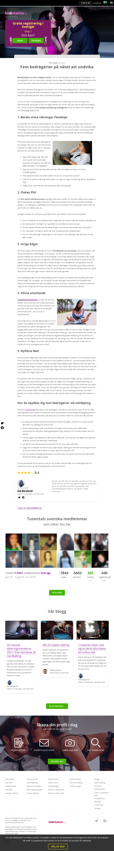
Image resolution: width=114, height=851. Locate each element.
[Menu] (111, 2)
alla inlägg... (57, 706)
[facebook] (19, 497)
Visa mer (57, 592)
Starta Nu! (85, 3)
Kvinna (36, 40)
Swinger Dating (11, 793)
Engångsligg (53, 786)
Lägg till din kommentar (30, 508)
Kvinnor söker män (56, 793)
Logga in (97, 3)
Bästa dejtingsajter (34, 789)
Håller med (58, 846)
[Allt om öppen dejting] (57, 630)
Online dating (75, 779)
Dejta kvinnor (53, 779)
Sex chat (8, 782)
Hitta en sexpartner (56, 789)
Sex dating (9, 779)
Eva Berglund (25, 490)
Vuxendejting (32, 782)
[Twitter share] (2, 423)
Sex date (8, 789)
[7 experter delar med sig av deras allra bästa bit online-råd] (92, 630)
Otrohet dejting (75, 782)
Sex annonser (32, 779)
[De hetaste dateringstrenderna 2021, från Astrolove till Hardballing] (21, 630)
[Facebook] (104, 821)
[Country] (105, 2)
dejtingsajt (30, 409)
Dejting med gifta (34, 786)
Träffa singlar (75, 786)
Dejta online (53, 782)
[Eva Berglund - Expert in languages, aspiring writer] (21, 485)
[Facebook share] (2, 428)
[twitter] (23, 497)
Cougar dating (33, 793)
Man (20, 40)
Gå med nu (57, 761)
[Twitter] (96, 821)
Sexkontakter (10, 786)
